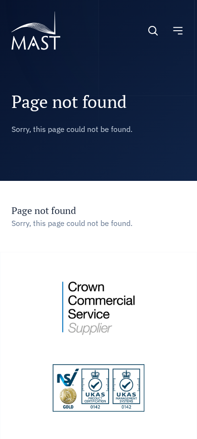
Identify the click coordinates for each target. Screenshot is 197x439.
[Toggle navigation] (178, 30)
